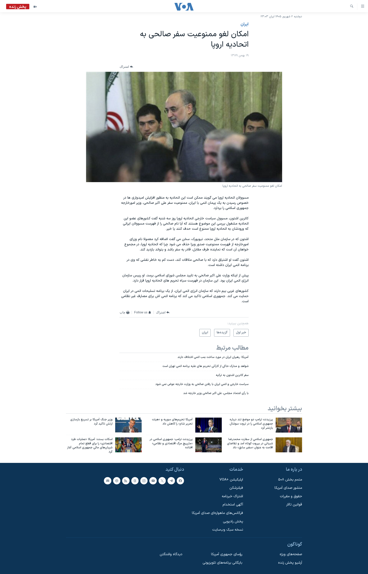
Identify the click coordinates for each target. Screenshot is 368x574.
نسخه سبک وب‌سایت (227, 529)
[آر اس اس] (125, 480)
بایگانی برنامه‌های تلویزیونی (222, 562)
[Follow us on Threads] (135, 480)
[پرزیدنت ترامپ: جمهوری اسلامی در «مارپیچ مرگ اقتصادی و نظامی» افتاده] (208, 444)
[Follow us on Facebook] (180, 480)
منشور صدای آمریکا (288, 488)
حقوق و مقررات (291, 496)
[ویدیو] (35, 7)
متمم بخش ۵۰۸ (290, 479)
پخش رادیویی (233, 521)
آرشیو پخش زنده (290, 562)
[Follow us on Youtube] (153, 480)
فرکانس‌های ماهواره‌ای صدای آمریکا (217, 513)
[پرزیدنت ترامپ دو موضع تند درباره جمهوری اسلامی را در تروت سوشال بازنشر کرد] (289, 425)
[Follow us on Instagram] (144, 480)
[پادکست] (116, 480)
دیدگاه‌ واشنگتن (171, 554)
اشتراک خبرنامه (232, 496)
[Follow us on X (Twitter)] (162, 480)
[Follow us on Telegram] (171, 480)
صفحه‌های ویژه (291, 554)
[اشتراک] (107, 480)
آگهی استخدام (233, 504)
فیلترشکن (236, 488)
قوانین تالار (294, 504)
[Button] (126, 66)
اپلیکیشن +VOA (231, 479)
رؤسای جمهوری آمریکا (226, 554)
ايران (245, 24)
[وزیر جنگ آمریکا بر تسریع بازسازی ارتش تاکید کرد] (128, 425)
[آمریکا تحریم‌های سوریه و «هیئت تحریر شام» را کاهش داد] (208, 425)
